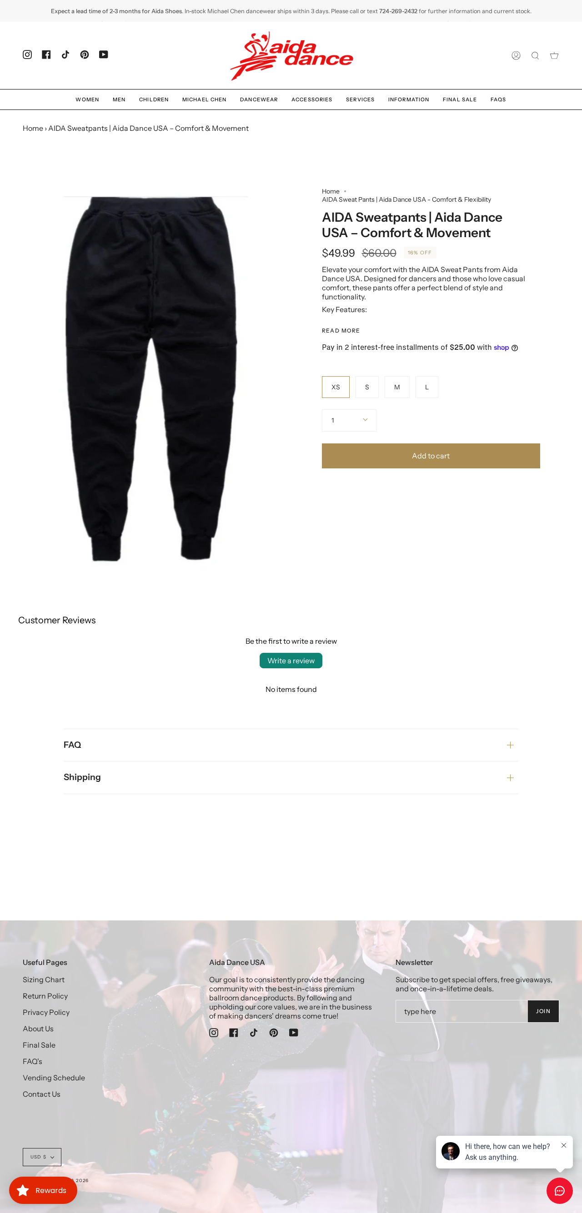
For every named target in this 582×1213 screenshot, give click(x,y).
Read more (341, 330)
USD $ (38, 1157)
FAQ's (32, 1061)
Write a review (291, 660)
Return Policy (45, 995)
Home (33, 128)
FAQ (72, 745)
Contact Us (41, 1094)
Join (543, 1011)
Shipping (82, 777)
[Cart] (554, 55)
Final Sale (39, 1044)
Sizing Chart (44, 979)
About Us (38, 1028)
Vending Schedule (54, 1077)
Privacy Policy (46, 1012)
